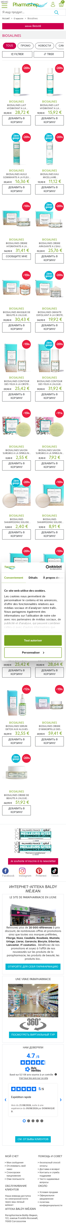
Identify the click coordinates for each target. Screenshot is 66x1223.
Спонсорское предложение (14, 1174)
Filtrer (18, 54)
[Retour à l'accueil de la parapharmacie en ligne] (30, 4)
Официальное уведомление (47, 1197)
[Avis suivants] (60, 1100)
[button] (53, 5)
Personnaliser (31, 652)
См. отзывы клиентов (33, 1139)
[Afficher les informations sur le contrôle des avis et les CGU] (55, 1074)
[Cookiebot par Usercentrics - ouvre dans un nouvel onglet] (46, 567)
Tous (9, 45)
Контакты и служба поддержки (49, 1174)
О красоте (18, 18)
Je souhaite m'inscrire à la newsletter (33, 861)
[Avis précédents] (5, 1100)
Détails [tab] (33, 577)
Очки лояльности (15, 1179)
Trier (50, 54)
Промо (25, 45)
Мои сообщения (15, 1162)
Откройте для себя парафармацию (33, 966)
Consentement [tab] (13, 577)
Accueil (6, 18)
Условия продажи (49, 1192)
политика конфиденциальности (51, 1203)
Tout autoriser (33, 640)
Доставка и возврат (50, 1169)
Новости (44, 45)
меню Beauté (33, 26)
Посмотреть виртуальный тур (33, 1034)
